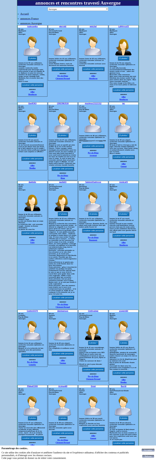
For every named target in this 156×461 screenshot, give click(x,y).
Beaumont (93, 240)
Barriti (123, 386)
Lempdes (32, 364)
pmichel (93, 26)
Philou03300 (32, 386)
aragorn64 (123, 311)
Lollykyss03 (123, 26)
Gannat (124, 166)
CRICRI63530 (63, 103)
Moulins (32, 168)
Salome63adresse (93, 182)
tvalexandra (32, 26)
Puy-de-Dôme (62, 76)
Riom (63, 178)
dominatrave (62, 311)
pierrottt (62, 26)
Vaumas (63, 363)
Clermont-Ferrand (63, 78)
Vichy (32, 242)
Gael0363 (32, 103)
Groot (93, 386)
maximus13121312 (93, 103)
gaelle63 (62, 182)
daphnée (32, 182)
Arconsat (93, 155)
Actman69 (62, 386)
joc (123, 103)
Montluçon (32, 94)
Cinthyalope (93, 311)
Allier (32, 92)
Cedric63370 (32, 311)
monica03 (123, 182)
